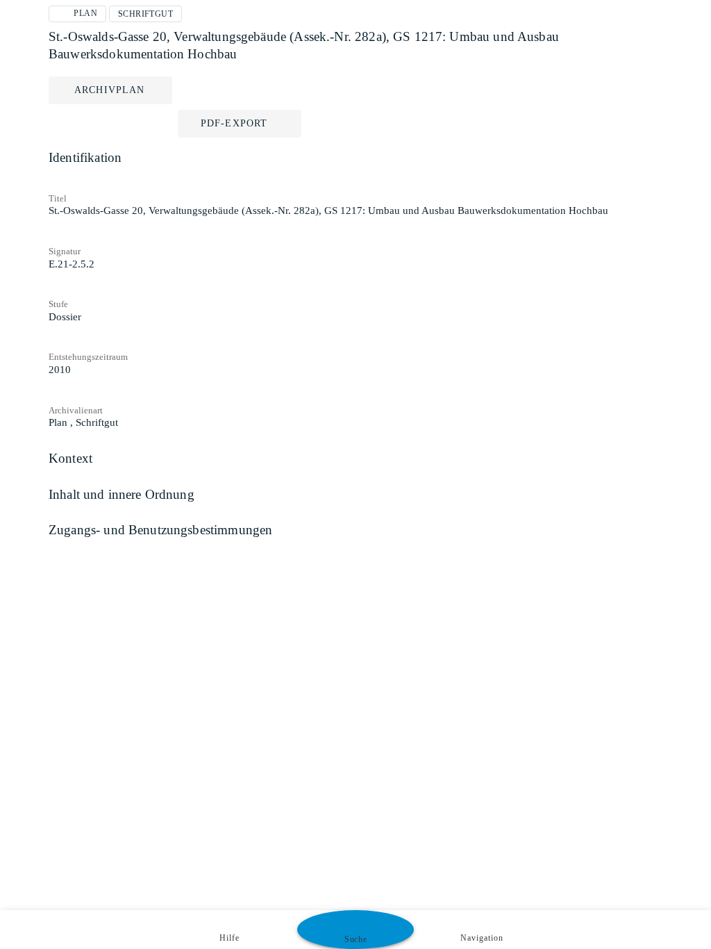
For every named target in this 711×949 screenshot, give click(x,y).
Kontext (70, 458)
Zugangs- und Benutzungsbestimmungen (160, 529)
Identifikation (85, 157)
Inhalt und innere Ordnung (121, 494)
